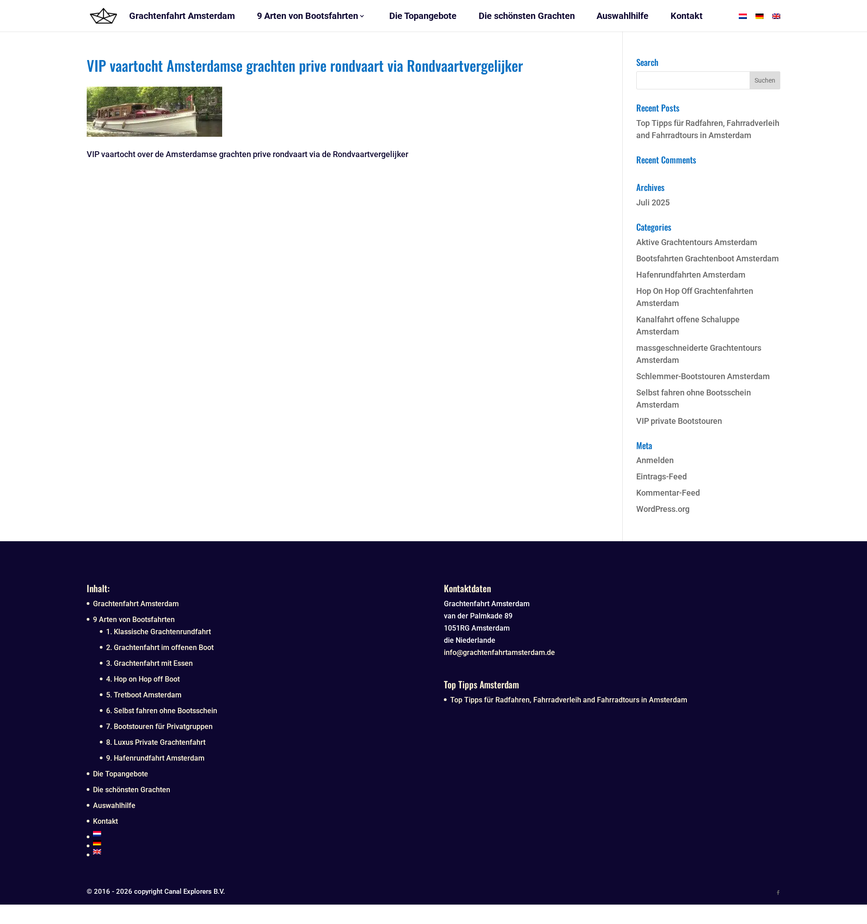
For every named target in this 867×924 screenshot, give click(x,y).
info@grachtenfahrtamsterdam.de (499, 652)
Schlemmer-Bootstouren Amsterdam (703, 376)
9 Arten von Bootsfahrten (134, 619)
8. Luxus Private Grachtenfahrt (155, 742)
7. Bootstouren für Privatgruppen (159, 726)
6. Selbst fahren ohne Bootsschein (161, 710)
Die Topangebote (120, 774)
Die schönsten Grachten (131, 789)
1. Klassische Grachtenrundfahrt (158, 631)
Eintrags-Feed (661, 476)
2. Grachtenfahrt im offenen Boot (160, 647)
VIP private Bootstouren (679, 421)
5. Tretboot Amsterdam (144, 695)
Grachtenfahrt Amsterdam (136, 603)
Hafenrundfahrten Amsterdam (691, 274)
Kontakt (105, 821)
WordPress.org (663, 509)
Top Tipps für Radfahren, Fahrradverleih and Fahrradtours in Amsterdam (568, 700)
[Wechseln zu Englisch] (258, 851)
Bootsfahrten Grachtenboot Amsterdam (707, 258)
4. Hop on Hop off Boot (143, 679)
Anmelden (655, 460)
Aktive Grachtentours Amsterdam (696, 242)
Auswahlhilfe (114, 805)
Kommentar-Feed (668, 492)
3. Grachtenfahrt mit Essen (149, 663)
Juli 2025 (653, 202)
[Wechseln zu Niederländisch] (258, 833)
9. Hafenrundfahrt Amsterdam (155, 758)
